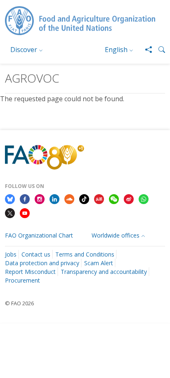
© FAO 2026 (19, 303)
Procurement (22, 280)
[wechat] (114, 198)
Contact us (35, 254)
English (116, 49)
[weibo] (129, 198)
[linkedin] (54, 198)
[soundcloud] (69, 198)
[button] (158, 49)
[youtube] (25, 212)
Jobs (11, 254)
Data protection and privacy (42, 263)
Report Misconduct (30, 272)
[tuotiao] (99, 198)
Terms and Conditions (84, 254)
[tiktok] (84, 198)
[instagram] (40, 198)
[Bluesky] (10, 198)
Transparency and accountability (104, 272)
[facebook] (25, 198)
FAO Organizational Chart (39, 235)
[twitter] (10, 212)
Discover (23, 49)
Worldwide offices (115, 235)
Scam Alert (98, 263)
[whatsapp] (144, 198)
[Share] (145, 49)
